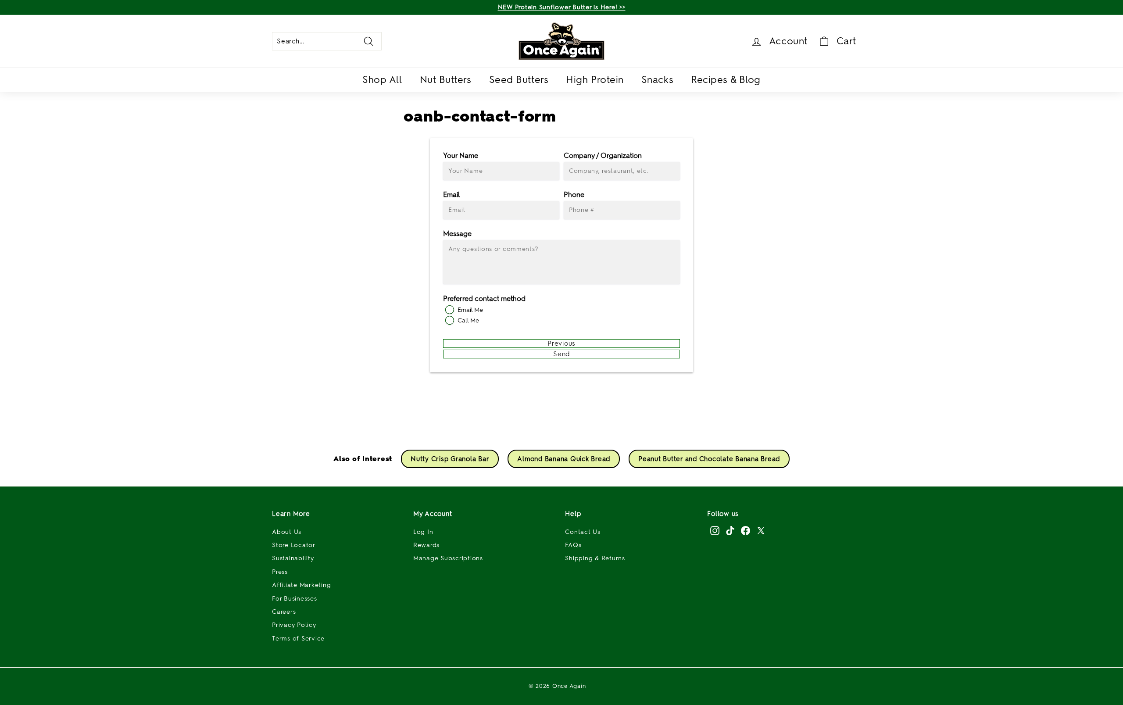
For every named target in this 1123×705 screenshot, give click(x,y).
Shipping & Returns (595, 558)
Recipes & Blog (726, 80)
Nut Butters (446, 80)
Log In (423, 532)
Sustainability (293, 558)
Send (561, 354)
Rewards (426, 545)
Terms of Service (298, 638)
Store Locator (293, 545)
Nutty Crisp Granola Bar (450, 459)
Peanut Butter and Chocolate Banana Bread (709, 459)
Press (280, 572)
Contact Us (583, 532)
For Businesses (294, 598)
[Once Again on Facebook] (745, 530)
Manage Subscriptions (448, 558)
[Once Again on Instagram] (714, 530)
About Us (286, 532)
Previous (561, 343)
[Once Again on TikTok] (730, 530)
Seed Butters (519, 80)
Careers (284, 612)
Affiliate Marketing (301, 585)
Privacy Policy (294, 625)
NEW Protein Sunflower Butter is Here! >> (562, 7)
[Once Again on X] (760, 530)
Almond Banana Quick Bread (563, 459)
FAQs (573, 545)
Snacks (657, 80)
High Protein (595, 80)
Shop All (382, 80)
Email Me (470, 310)
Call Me (468, 320)
